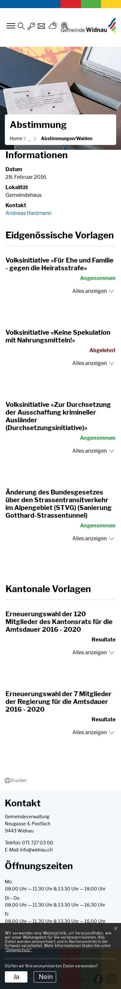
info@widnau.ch (36, 850)
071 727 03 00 (37, 843)
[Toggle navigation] (10, 26)
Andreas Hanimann (28, 213)
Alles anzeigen (89, 291)
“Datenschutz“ (18, 949)
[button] (15, 780)
